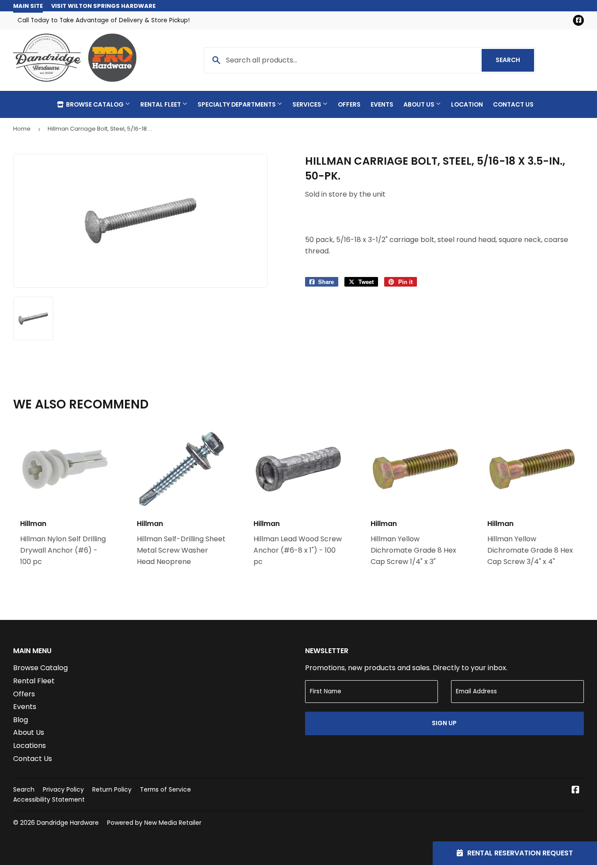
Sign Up (444, 723)
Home (22, 129)
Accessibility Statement (49, 799)
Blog (20, 720)
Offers (349, 104)
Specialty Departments (237, 104)
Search (515, 59)
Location (467, 104)
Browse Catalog (95, 104)
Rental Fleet (161, 104)
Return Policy (112, 789)
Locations (29, 745)
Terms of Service (165, 789)
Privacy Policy (63, 789)
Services (307, 104)
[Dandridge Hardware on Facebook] (576, 790)
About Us (419, 104)
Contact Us (513, 104)
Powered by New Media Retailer (154, 822)
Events (382, 104)
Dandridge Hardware (68, 822)
